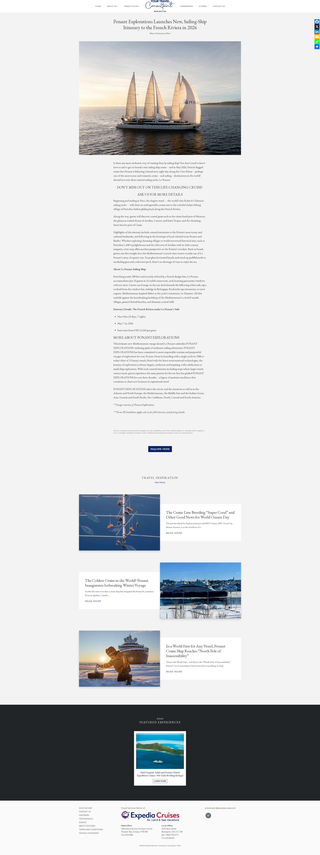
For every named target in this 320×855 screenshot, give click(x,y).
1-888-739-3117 (171, 835)
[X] (317, 26)
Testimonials (86, 819)
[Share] (317, 46)
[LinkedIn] (317, 31)
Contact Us (219, 6)
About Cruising (87, 826)
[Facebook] (317, 21)
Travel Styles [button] (131, 6)
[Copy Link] (317, 41)
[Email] (317, 36)
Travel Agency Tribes (173, 846)
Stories (203, 6)
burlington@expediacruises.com (221, 808)
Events (82, 822)
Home (98, 6)
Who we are (85, 808)
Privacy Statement (89, 833)
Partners (84, 815)
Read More (174, 533)
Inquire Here (160, 449)
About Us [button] (111, 6)
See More (160, 482)
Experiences (186, 6)
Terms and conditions (91, 829)
